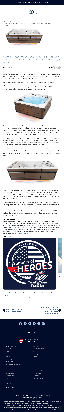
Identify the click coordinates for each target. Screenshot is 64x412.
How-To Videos (37, 381)
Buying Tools (9, 361)
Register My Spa (37, 373)
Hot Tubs (8, 349)
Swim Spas (9, 351)
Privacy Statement (44, 395)
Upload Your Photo (38, 371)
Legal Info (35, 395)
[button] (58, 12)
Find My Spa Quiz (11, 359)
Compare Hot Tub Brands (13, 364)
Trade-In (35, 356)
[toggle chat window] (59, 407)
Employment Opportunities (15, 390)
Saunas (8, 356)
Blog (9, 21)
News (4, 53)
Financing (35, 354)
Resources (36, 376)
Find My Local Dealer (38, 349)
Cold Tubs (8, 354)
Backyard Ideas (10, 373)
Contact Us (9, 381)
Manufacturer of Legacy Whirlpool (32, 398)
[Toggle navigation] (4, 12)
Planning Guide (10, 376)
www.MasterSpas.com (21, 234)
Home (5, 21)
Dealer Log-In (10, 387)
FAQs (7, 378)
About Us (8, 383)
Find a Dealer (32, 332)
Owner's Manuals (38, 378)
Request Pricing (37, 351)
